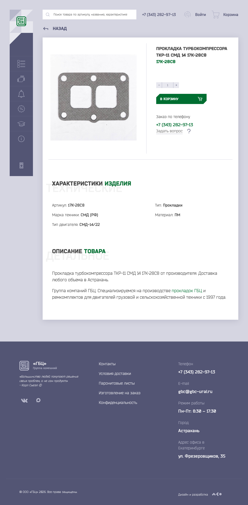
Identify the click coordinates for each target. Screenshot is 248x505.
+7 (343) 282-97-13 (174, 124)
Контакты (107, 364)
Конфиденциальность (118, 402)
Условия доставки (115, 373)
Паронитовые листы (117, 383)
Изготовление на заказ (119, 393)
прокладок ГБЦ (187, 290)
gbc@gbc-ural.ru (195, 391)
